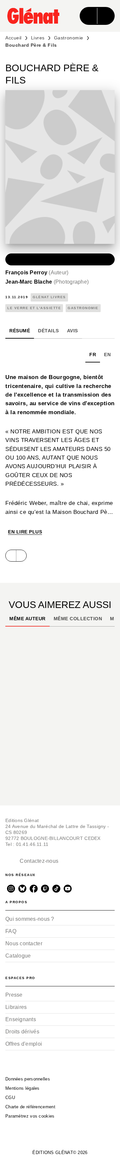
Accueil (13, 37)
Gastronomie (68, 37)
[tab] (19, 331)
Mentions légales (22, 1088)
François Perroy (37, 272)
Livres (38, 37)
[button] (60, 259)
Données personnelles (27, 1078)
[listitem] (11, 888)
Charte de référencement (30, 1106)
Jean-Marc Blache (47, 282)
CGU (10, 1097)
